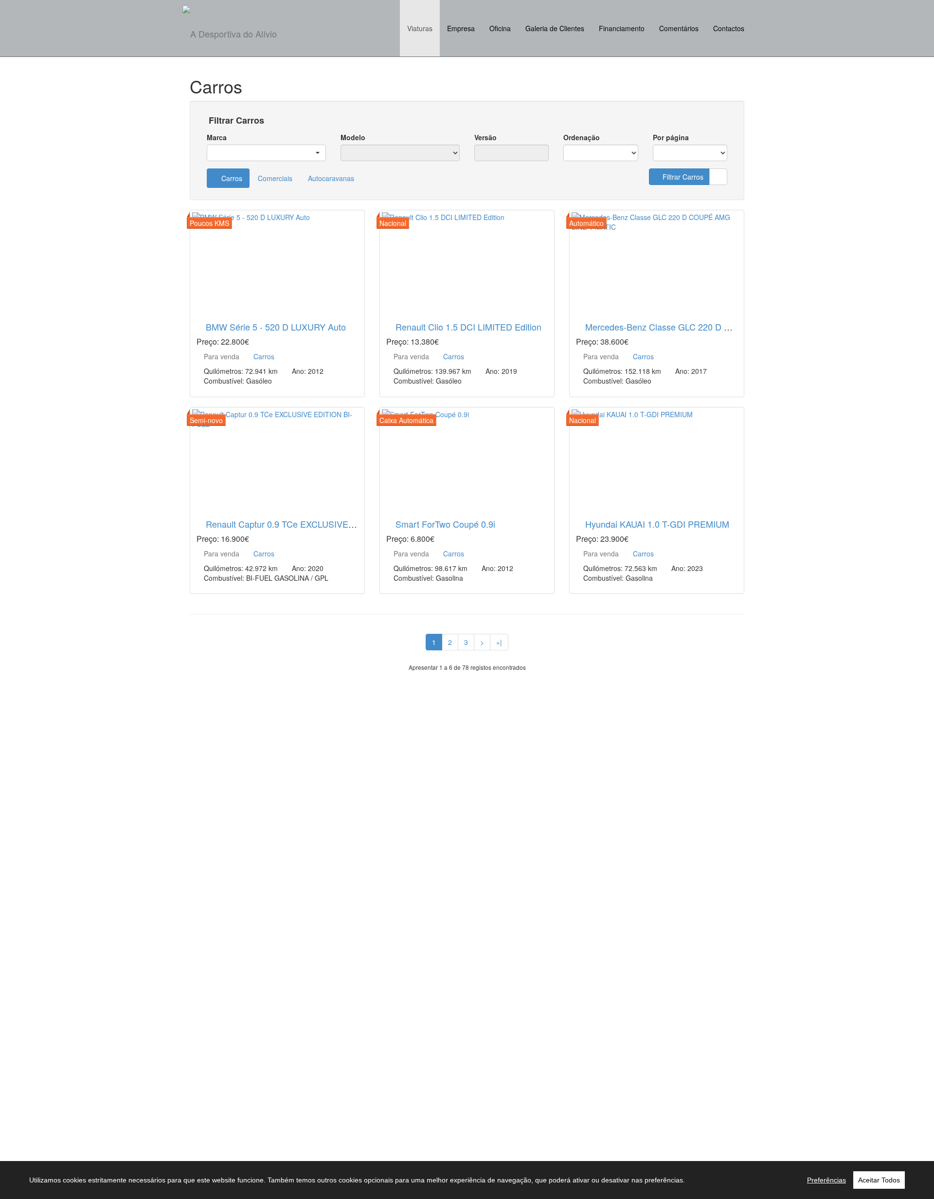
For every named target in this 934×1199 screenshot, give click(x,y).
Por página (671, 137)
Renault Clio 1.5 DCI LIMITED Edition (468, 326)
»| (499, 642)
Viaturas (419, 28)
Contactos (728, 28)
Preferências (826, 1180)
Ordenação (581, 137)
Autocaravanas (331, 178)
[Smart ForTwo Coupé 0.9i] (467, 457)
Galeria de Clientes (554, 28)
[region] (467, 1180)
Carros (230, 178)
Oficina (500, 28)
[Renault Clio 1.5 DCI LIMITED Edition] (467, 260)
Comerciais (275, 178)
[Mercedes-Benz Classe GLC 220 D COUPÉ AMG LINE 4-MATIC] (657, 260)
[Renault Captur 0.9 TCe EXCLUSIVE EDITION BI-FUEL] (277, 457)
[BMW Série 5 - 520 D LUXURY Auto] (277, 260)
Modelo (353, 137)
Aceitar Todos (879, 1180)
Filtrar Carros (235, 121)
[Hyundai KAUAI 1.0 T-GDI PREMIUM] (657, 457)
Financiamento (622, 28)
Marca (217, 137)
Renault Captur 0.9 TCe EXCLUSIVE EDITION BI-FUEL (314, 523)
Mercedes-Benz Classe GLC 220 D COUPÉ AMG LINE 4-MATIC (710, 326)
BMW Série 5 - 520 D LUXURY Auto (276, 326)
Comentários (679, 28)
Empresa (461, 28)
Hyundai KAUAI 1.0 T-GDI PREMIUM (657, 523)
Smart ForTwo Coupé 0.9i (445, 523)
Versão (485, 137)
